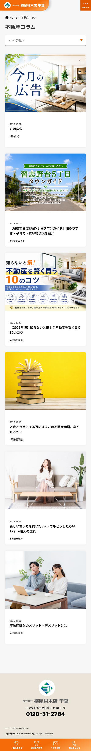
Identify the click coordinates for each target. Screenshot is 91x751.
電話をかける (74, 748)
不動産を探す (16, 748)
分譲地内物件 (36, 748)
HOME (13, 17)
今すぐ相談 (55, 748)
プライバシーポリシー (19, 728)
